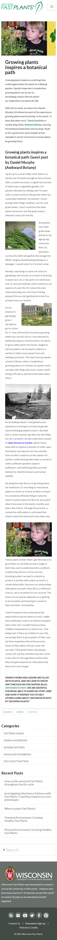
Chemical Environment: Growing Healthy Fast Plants (23, 819)
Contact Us (14, 923)
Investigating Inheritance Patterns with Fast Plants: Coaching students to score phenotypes (27, 796)
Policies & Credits (28, 927)
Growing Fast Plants (14, 747)
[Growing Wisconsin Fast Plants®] (21, 7)
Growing (20, 712)
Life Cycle (33, 712)
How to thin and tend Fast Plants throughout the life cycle (23, 783)
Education (7, 712)
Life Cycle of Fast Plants (16, 760)
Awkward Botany (33, 124)
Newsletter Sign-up (35, 923)
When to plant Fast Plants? (20, 808)
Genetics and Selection (15, 740)
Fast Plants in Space (14, 733)
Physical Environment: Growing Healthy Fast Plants (28, 831)
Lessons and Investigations (17, 754)
